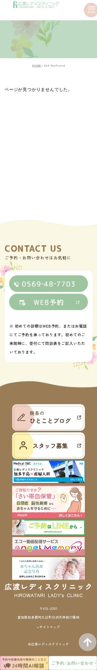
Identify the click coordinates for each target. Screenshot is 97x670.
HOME (36, 65)
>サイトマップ (48, 627)
